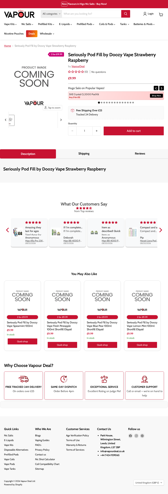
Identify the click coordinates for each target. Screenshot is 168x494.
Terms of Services (75, 449)
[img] (84, 208)
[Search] (125, 14)
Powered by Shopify (13, 484)
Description (28, 154)
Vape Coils (9, 459)
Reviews (140, 153)
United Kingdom (147, 482)
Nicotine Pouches (14, 33)
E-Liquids (65, 24)
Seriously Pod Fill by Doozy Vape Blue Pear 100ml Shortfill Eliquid (102, 326)
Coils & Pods (106, 24)
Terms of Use (73, 440)
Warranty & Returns (76, 445)
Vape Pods (9, 464)
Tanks (123, 24)
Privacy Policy (42, 449)
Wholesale (46, 33)
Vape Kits (9, 24)
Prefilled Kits (45, 24)
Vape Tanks (9, 468)
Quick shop (22, 341)
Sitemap (39, 468)
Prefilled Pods (85, 24)
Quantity (72, 123)
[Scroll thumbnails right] (60, 120)
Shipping (83, 153)
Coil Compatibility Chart (47, 464)
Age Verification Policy (77, 435)
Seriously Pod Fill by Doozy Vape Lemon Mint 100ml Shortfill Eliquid (142, 326)
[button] (76, 71)
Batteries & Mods (143, 24)
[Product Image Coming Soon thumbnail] (9, 120)
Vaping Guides (42, 440)
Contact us (40, 454)
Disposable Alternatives (16, 449)
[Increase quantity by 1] (97, 130)
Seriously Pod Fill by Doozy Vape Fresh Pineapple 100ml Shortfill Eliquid (62, 326)
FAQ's (38, 445)
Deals (32, 33)
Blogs (38, 435)
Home (7, 45)
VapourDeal (78, 66)
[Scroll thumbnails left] (6, 120)
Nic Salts (26, 24)
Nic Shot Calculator (45, 459)
